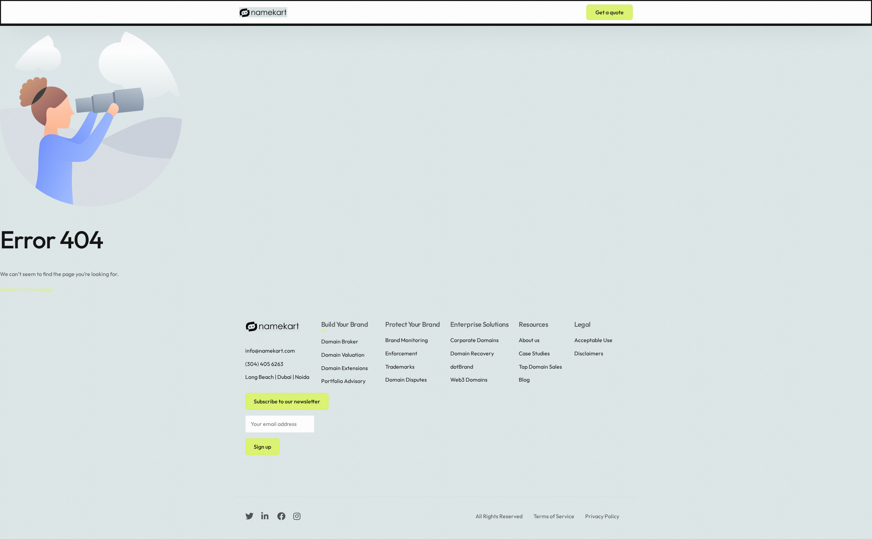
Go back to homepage (26, 289)
